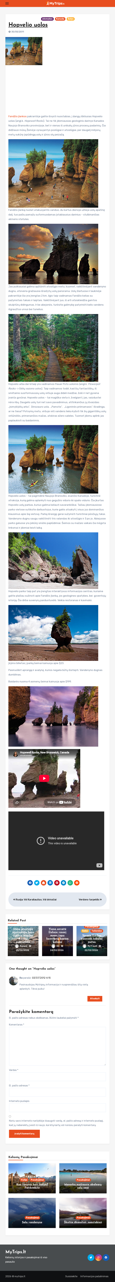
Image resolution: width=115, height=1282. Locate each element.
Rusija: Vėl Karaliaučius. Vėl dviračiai (35, 899)
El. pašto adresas (19, 1085)
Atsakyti (95, 998)
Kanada (60, 19)
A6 (58, 946)
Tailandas (96, 931)
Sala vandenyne (32, 1222)
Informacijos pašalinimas (94, 1276)
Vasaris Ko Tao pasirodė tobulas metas (92, 938)
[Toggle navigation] (7, 3)
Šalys (71, 19)
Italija (24, 1180)
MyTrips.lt (15, 1252)
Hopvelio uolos (28, 25)
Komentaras (16, 1024)
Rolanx (24, 946)
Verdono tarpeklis (89, 899)
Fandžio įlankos (17, 116)
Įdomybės (47, 19)
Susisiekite (71, 1276)
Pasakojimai (91, 926)
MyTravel (92, 946)
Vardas (13, 1070)
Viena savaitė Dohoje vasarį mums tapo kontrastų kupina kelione (57, 935)
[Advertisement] (58, 89)
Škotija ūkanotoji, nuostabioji (83, 1222)
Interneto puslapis (19, 1101)
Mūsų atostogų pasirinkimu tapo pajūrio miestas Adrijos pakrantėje (23, 935)
